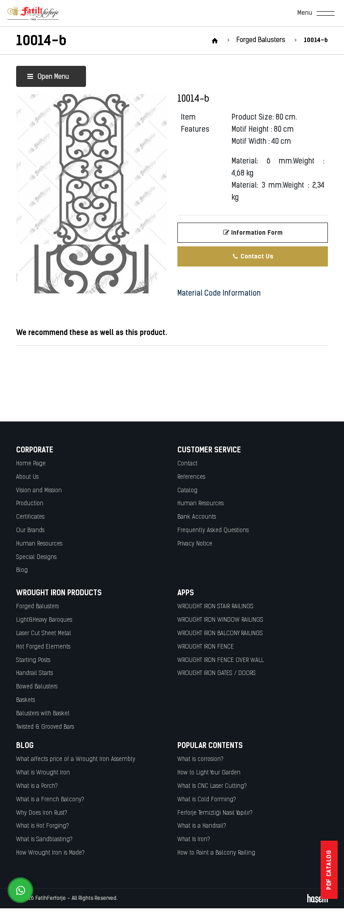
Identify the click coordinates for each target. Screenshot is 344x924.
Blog (22, 570)
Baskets (25, 700)
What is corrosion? (200, 759)
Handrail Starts (34, 673)
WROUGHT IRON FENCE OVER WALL (220, 660)
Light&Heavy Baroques (44, 620)
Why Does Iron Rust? (41, 813)
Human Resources (39, 544)
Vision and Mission (39, 490)
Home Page (31, 463)
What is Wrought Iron (43, 772)
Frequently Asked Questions (213, 530)
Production (29, 503)
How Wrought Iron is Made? (50, 853)
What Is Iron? (193, 839)
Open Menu (52, 77)
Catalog (187, 490)
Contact (187, 463)
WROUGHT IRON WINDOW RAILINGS (220, 620)
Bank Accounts (196, 517)
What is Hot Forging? (42, 826)
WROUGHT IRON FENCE (205, 647)
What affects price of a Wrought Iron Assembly (75, 759)
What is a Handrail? (201, 826)
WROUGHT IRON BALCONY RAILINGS (220, 633)
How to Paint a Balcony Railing (216, 853)
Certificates (30, 517)
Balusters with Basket (42, 713)
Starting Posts (33, 660)
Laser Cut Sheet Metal (43, 633)
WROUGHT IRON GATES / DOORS (216, 673)
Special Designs (36, 557)
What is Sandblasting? (44, 839)
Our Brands (30, 530)
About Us (27, 477)
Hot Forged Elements (43, 647)
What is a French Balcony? (50, 799)
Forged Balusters (37, 606)
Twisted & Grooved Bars (45, 727)
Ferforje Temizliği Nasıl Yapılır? (215, 813)
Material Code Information (219, 293)
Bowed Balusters (36, 686)
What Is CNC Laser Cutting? (212, 786)
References (191, 477)
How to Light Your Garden (209, 772)
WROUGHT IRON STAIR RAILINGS (215, 606)
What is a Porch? (37, 786)
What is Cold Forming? (206, 799)
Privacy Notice (194, 544)
